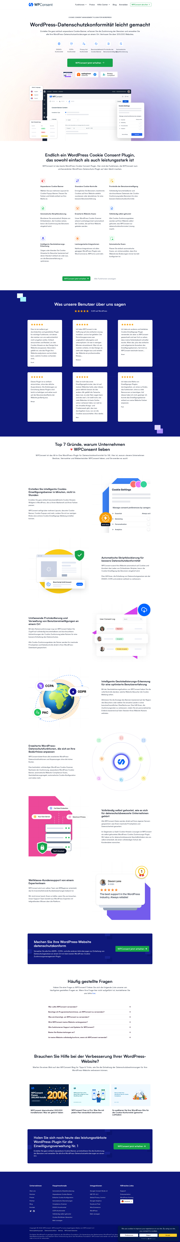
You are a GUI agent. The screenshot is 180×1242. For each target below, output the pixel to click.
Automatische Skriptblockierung (63, 1191)
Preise (92, 4)
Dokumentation (125, 1194)
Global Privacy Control (97, 1197)
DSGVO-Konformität (59, 1207)
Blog (115, 4)
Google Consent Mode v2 (99, 1191)
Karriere (32, 1194)
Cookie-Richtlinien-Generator (62, 1217)
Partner (32, 1201)
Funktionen (79, 4)
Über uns (33, 1191)
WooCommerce (95, 1207)
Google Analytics (96, 1201)
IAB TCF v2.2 (94, 1194)
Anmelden (123, 4)
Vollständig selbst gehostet (61, 1214)
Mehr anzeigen (57, 1220)
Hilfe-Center (102, 4)
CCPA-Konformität (58, 1211)
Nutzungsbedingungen (36, 1230)
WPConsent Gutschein (70, 1230)
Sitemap (60, 1230)
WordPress (94, 1211)
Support (123, 1191)
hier (93, 993)
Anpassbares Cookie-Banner (62, 1194)
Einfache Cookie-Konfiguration (62, 1197)
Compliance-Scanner (59, 1204)
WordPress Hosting (126, 1197)
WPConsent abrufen (140, 5)
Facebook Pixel (95, 1204)
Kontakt (32, 1207)
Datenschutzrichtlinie (50, 1230)
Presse (32, 1197)
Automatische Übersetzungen (62, 1201)
